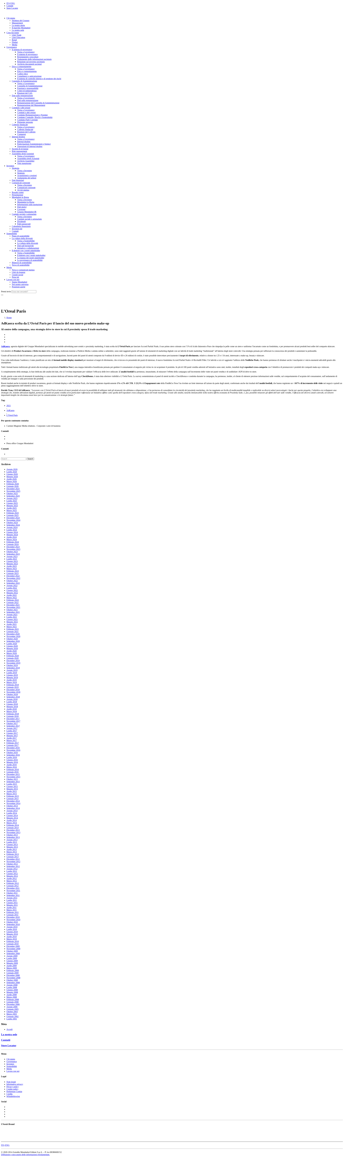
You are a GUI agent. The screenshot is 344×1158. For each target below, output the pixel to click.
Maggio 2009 (12, 963)
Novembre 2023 (13, 549)
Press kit (15, 277)
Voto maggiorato (24, 163)
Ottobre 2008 (12, 980)
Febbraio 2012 (12, 883)
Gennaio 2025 (12, 515)
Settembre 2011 (13, 895)
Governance (11, 47)
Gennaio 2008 (12, 1002)
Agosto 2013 (11, 840)
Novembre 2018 (13, 692)
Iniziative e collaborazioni (28, 248)
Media (14, 45)
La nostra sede (18, 30)
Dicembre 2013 (13, 830)
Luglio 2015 (11, 784)
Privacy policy (12, 1087)
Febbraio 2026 (12, 484)
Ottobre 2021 (12, 610)
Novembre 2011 (13, 890)
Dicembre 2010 (13, 917)
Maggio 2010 (12, 934)
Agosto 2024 (11, 527)
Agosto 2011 (11, 898)
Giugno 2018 (12, 704)
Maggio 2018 (12, 706)
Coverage (21, 209)
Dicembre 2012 (13, 859)
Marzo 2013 (11, 852)
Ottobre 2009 (12, 951)
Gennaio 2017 (12, 745)
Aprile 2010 (11, 936)
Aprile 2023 (11, 566)
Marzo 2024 (11, 539)
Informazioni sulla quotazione (29, 204)
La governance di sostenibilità (29, 260)
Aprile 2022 (11, 595)
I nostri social (17, 275)
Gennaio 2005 (12, 1009)
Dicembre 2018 (13, 689)
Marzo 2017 (11, 740)
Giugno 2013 (12, 844)
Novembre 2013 (13, 832)
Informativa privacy (14, 1084)
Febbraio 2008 (12, 999)
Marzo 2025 (11, 510)
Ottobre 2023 (12, 551)
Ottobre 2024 (12, 522)
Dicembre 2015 (13, 774)
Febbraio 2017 (12, 743)
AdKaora (10, 410)
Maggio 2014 (12, 818)
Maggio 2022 (12, 593)
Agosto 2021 (11, 614)
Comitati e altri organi (21, 108)
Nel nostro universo (20, 284)
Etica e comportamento (21, 66)
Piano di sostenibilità (20, 236)
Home (9, 317)
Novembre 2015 (13, 777)
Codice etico (22, 74)
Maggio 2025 (12, 505)
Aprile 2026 (11, 479)
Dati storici (21, 207)
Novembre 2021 (13, 607)
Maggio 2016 (12, 762)
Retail (14, 40)
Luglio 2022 (11, 588)
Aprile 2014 (11, 820)
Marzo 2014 (11, 823)
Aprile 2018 (11, 709)
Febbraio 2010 (12, 941)
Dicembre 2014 (13, 801)
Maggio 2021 (12, 622)
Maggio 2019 (12, 677)
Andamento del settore (26, 178)
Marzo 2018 (11, 711)
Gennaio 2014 (12, 827)
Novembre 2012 (13, 861)
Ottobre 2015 (12, 779)
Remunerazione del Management (31, 105)
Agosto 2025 (11, 498)
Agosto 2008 (11, 985)
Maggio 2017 (12, 735)
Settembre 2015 (13, 781)
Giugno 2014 (12, 815)
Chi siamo (10, 18)
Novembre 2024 (13, 520)
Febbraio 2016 (12, 769)
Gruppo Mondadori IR (26, 212)
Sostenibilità (11, 233)
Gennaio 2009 (12, 973)
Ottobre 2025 (12, 493)
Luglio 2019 (11, 673)
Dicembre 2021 (13, 605)
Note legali (11, 1082)
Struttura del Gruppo (20, 20)
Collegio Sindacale (20, 124)
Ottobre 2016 (12, 752)
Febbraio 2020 (12, 656)
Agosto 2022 (11, 585)
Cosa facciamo (12, 32)
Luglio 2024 (11, 530)
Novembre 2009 (13, 949)
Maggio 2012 (12, 876)
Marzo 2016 (11, 767)
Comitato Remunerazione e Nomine (32, 115)
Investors (10, 166)
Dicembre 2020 (13, 634)
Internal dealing (18, 137)
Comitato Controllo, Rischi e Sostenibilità (34, 117)
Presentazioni (17, 195)
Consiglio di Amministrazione (24, 81)
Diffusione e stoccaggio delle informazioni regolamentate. (25, 1154)
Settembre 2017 (13, 726)
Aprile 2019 (11, 680)
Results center (18, 192)
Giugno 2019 (12, 675)
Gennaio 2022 (12, 602)
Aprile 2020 (11, 651)
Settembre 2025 (13, 496)
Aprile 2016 (11, 765)
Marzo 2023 (11, 568)
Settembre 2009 (13, 953)
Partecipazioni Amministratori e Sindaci (34, 144)
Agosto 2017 (11, 728)
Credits (9, 1094)
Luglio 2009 (11, 958)
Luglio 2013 (11, 842)
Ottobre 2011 (12, 893)
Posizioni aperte (18, 287)
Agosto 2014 (11, 811)
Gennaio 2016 (12, 772)
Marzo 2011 (11, 910)
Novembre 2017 (13, 721)
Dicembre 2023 (13, 547)
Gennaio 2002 (12, 1016)
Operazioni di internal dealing (29, 146)
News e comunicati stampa (23, 270)
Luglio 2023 (11, 559)
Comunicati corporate (21, 183)
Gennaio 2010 (12, 944)
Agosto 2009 (11, 956)
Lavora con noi (12, 279)
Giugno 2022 (12, 590)
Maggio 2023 (12, 564)
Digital (15, 42)
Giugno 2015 (12, 786)
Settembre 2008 (13, 982)
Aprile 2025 (11, 508)
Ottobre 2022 (12, 581)
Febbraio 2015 (12, 796)
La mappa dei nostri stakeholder (30, 258)
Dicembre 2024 (13, 518)
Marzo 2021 (11, 627)
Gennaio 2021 (12, 631)
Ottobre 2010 (12, 922)
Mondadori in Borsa (20, 197)
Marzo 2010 (11, 939)
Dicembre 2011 (12, 888)
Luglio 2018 (11, 702)
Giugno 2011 (12, 903)
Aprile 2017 (11, 738)
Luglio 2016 (11, 757)
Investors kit (17, 229)
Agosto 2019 (11, 670)
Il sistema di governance (22, 49)
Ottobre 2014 (12, 806)
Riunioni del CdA (24, 93)
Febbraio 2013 (12, 854)
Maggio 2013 (12, 847)
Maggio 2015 (12, 789)
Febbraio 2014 (12, 825)
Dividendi (21, 221)
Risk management (19, 151)
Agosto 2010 (11, 927)
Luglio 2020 (11, 643)
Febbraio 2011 (12, 912)
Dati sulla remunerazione (22, 95)
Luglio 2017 (11, 731)
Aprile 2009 (11, 965)
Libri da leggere (18, 272)
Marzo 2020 (11, 653)
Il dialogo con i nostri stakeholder (26, 250)
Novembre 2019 (13, 663)
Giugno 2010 (12, 932)
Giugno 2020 (12, 646)
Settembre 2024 (13, 525)
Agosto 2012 (11, 869)
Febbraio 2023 (12, 571)
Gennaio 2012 (12, 886)
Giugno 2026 (12, 474)
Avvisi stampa (23, 190)
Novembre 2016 (13, 750)
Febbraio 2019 (12, 685)
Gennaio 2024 (12, 544)
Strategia (15, 168)
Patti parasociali (24, 224)
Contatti (9, 6)
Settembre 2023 (13, 554)
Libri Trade (16, 35)
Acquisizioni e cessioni (27, 175)
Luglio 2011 (11, 900)
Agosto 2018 (11, 699)
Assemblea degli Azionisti (23, 154)
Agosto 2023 (11, 556)
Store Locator (12, 8)
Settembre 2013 (13, 837)
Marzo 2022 (11, 597)
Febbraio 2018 (12, 714)
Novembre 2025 (13, 491)
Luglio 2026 (11, 472)
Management (17, 23)
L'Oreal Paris (12, 415)
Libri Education (18, 37)
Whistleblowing (13, 1096)
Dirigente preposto (25, 122)
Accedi (9, 1029)
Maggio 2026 (12, 476)
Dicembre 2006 (13, 1004)
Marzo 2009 (11, 968)
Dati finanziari (18, 180)
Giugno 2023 (12, 561)
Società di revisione (20, 149)
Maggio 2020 (12, 648)
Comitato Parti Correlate (27, 120)
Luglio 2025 (11, 501)
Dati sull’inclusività (25, 246)
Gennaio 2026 (12, 486)
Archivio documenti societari (29, 64)
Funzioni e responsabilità (27, 88)
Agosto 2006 (11, 1007)
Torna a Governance (26, 52)
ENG (12, 3)
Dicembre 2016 (13, 748)
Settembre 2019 (13, 668)
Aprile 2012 (11, 878)
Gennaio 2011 (12, 915)
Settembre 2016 (13, 755)
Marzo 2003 (11, 1014)
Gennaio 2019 (12, 687)
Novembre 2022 (13, 578)
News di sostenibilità (20, 265)
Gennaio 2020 (12, 658)
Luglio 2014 (11, 813)
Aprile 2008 (11, 995)
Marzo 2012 (11, 881)
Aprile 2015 (11, 791)
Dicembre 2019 (13, 660)
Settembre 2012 (13, 866)
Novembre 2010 (13, 919)
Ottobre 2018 (12, 694)
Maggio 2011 (12, 905)
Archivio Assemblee (25, 161)
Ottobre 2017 (12, 723)
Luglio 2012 (11, 871)
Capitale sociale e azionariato (24, 214)
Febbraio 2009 (12, 970)
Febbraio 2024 (12, 542)
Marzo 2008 (11, 997)
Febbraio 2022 (12, 600)
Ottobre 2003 (12, 1011)
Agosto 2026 (11, 469)
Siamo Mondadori (19, 282)
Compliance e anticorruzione (29, 76)
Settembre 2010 (13, 924)
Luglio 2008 (11, 987)
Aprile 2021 (11, 624)
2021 (8, 405)
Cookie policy (12, 1089)
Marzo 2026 (11, 481)
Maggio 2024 (12, 535)
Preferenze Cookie (14, 1091)
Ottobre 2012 (12, 864)
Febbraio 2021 (12, 629)
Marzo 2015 (11, 794)
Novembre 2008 (13, 978)
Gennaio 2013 (12, 857)
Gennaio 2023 (12, 573)
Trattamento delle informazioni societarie (34, 59)
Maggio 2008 (12, 992)
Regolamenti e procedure (27, 57)
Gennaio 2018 (12, 716)
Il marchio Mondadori (21, 28)
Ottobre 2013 (12, 835)
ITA (8, 3)
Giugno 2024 (12, 532)
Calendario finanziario (21, 226)
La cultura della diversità (22, 238)
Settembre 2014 (13, 808)
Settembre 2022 (13, 583)
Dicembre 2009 (13, 946)
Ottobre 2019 (12, 665)
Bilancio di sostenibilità (22, 262)
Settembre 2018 (13, 697)
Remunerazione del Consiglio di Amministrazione (38, 103)
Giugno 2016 (12, 760)
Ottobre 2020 (12, 639)
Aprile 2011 (11, 907)
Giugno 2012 (12, 873)
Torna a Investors (24, 170)
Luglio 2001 (11, 1019)
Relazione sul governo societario (31, 62)
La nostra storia (18, 25)
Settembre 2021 (13, 612)
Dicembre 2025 (13, 489)
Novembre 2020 (13, 636)
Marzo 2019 (11, 682)
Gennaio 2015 (12, 798)
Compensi (21, 134)
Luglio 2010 (11, 929)
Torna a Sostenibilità (26, 241)
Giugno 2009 (12, 961)
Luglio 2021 (11, 617)
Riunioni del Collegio (26, 132)
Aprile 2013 (11, 849)
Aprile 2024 (11, 537)
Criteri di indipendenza (27, 91)
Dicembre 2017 (13, 719)
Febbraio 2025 (12, 513)
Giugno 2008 (12, 990)
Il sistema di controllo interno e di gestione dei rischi (39, 78)
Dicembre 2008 (13, 975)
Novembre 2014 (13, 803)
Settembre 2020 (13, 641)
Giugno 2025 (12, 503)
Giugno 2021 (12, 619)
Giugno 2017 (12, 733)
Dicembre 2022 (13, 576)
